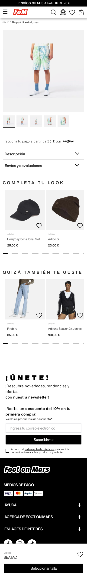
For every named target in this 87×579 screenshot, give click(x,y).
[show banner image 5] (45, 253)
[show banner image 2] (14, 253)
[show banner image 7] (66, 253)
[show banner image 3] (25, 253)
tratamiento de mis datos (39, 449)
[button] (53, 12)
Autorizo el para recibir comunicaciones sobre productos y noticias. (40, 450)
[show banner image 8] (76, 253)
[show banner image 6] (55, 253)
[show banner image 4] (35, 253)
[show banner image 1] (4, 253)
